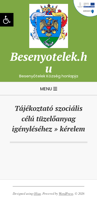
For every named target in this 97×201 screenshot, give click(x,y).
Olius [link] (37, 193)
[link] (6, 19)
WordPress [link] (66, 193)
